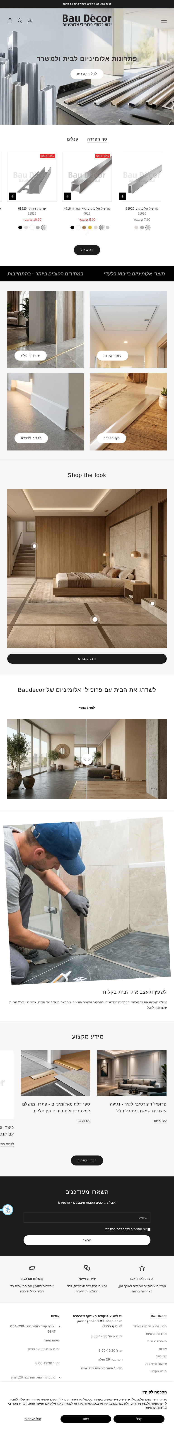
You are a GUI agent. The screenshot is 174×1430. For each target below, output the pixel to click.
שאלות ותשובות (156, 1364)
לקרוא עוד (160, 1120)
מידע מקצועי (158, 1371)
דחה (86, 1419)
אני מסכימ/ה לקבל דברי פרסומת (126, 1229)
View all (86, 250)
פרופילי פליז (30, 355)
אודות (163, 1349)
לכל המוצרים (87, 74)
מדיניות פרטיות (156, 1407)
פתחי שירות (113, 355)
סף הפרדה (97, 139)
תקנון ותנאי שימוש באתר (150, 1326)
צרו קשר (161, 1356)
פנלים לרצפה (31, 438)
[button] (7, 1209)
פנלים (72, 139)
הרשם (86, 1240)
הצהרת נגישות (157, 1341)
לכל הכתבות (87, 1160)
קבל (139, 1419)
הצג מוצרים (87, 658)
